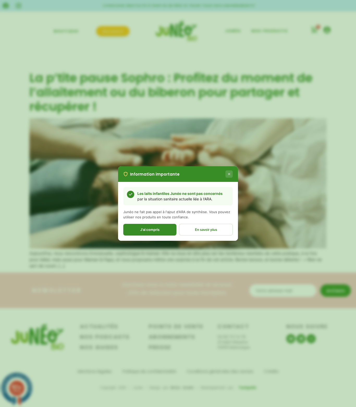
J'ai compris (149, 229)
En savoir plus (206, 229)
